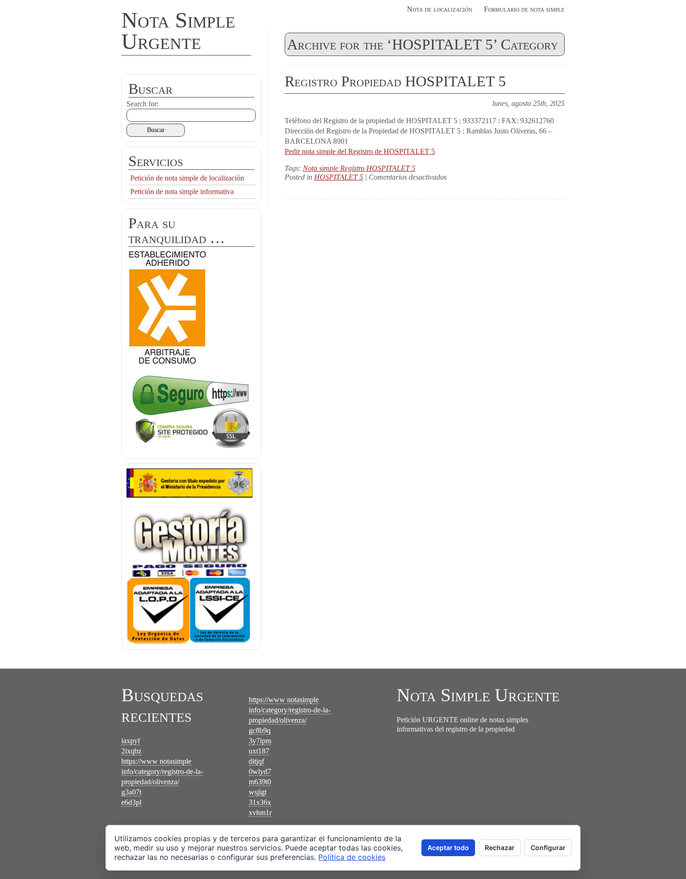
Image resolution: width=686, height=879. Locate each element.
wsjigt (257, 792)
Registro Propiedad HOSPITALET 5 (395, 81)
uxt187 (259, 751)
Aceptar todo (448, 847)
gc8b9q (260, 730)
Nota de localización (439, 9)
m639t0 (260, 782)
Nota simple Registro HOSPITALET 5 (359, 168)
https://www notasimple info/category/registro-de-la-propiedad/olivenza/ (162, 771)
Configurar (548, 847)
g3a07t (131, 792)
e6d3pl (131, 802)
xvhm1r (260, 812)
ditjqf (256, 761)
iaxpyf (130, 741)
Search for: (142, 104)
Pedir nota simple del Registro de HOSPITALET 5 (360, 151)
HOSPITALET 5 (338, 177)
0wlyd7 (260, 771)
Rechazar (500, 847)
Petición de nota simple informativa (182, 191)
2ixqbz (131, 751)
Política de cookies (351, 857)
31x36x (260, 802)
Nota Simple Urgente (178, 30)
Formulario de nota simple (524, 9)
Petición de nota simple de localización (187, 178)
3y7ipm (260, 741)
